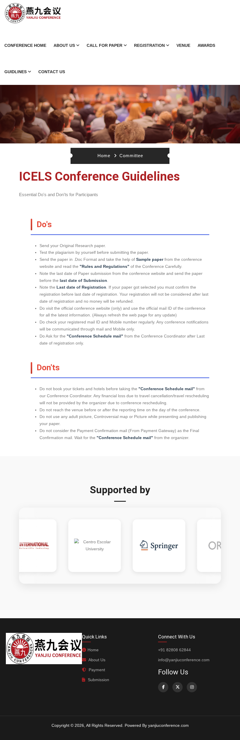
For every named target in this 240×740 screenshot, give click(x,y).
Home (103, 155)
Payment (96, 669)
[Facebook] (163, 687)
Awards (206, 45)
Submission (98, 679)
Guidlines (15, 71)
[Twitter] (177, 687)
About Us (64, 45)
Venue (183, 45)
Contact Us (51, 71)
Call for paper (104, 45)
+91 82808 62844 (174, 650)
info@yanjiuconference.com (184, 659)
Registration (149, 45)
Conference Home (25, 45)
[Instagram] (192, 687)
